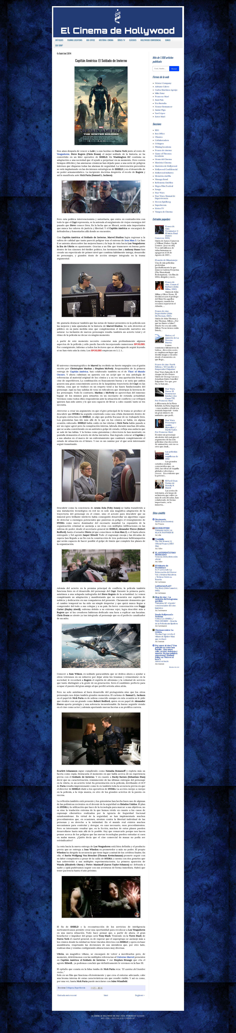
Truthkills (159, 539)
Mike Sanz (159, 93)
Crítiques (70, 988)
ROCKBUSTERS (162, 528)
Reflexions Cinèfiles (164, 182)
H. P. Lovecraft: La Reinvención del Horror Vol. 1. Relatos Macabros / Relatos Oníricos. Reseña (165, 575)
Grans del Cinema (163, 159)
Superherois (80, 988)
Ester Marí (160, 116)
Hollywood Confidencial (166, 169)
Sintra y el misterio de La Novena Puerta (172, 339)
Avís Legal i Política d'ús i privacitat (118, 1018)
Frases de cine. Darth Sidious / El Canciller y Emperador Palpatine (165, 366)
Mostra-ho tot (174, 667)
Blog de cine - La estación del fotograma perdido (166, 599)
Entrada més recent (67, 995)
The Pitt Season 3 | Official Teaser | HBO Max (164, 543)
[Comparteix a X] (97, 988)
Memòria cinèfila (163, 176)
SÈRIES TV (121, 40)
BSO (157, 130)
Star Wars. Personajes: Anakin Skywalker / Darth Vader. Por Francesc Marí (166, 426)
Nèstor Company (163, 83)
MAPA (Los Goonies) (164, 521)
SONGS (167, 40)
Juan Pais (159, 100)
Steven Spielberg (163, 202)
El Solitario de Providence (161, 566)
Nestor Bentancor (163, 106)
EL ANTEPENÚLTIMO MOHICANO (165, 553)
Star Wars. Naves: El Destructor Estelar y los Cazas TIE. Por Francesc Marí (166, 395)
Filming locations (163, 147)
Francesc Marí (162, 96)
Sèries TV (159, 208)
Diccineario (160, 519)
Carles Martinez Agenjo (166, 90)
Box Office (160, 133)
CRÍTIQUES (59, 40)
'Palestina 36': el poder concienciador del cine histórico (165, 605)
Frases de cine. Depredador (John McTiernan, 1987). (163, 313)
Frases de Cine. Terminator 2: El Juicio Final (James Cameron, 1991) (166, 232)
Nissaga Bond (161, 179)
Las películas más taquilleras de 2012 (171, 455)
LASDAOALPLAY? (163, 586)
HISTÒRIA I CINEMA (106, 40)
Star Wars (159, 192)
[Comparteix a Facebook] (99, 988)
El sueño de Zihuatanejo (166, 260)
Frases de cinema (163, 150)
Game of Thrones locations (163, 154)
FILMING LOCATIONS (74, 40)
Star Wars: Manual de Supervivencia (165, 197)
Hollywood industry (164, 172)
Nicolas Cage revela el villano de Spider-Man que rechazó (165, 636)
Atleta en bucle (162, 661)
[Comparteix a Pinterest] (101, 988)
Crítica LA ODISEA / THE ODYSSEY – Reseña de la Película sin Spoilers (166, 621)
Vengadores (63, 154)
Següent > (140, 995)
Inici (106, 995)
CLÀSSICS (132, 40)
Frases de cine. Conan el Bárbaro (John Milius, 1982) (171, 285)
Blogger (141, 1016)
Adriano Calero (162, 86)
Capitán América (79, 371)
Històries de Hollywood (166, 166)
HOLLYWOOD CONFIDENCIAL (150, 40)
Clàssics (158, 137)
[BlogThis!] (94, 988)
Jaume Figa (160, 110)
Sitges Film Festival (164, 186)
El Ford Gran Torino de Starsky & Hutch (171, 484)
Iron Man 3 (130, 240)
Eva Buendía (160, 103)
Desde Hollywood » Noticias (164, 615)
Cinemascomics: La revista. (164, 631)
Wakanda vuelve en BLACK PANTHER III (164, 531)
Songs (158, 189)
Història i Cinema (163, 162)
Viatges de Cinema (163, 211)
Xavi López (160, 113)
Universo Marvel (125, 957)
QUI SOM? (59, 45)
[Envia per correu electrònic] (92, 988)
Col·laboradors (162, 140)
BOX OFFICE (90, 40)
